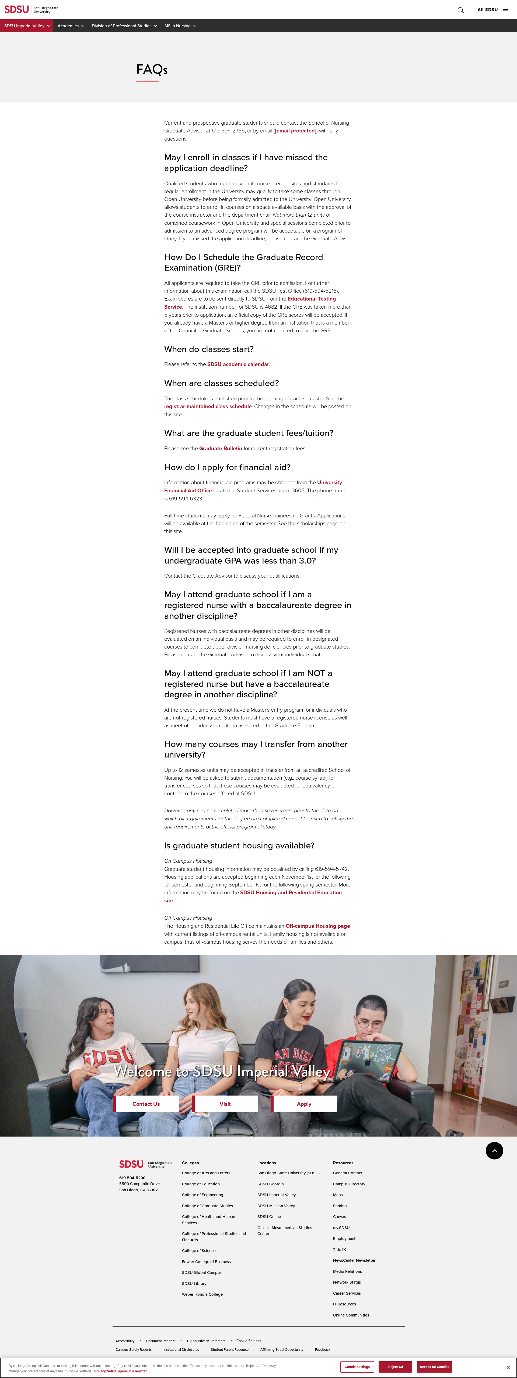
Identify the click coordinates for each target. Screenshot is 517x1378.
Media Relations (347, 1271)
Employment (344, 1238)
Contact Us (146, 1104)
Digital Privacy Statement (206, 1340)
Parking (340, 1206)
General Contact (347, 1173)
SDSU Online (269, 1216)
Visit (225, 1104)
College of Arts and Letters (206, 1173)
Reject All (395, 1366)
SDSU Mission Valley (276, 1206)
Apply (304, 1104)
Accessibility (125, 1340)
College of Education (201, 1184)
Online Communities (351, 1315)
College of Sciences (199, 1250)
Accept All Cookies (434, 1366)
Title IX (339, 1249)
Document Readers (160, 1340)
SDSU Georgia (270, 1184)
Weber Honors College (202, 1294)
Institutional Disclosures (181, 1349)
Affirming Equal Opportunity (281, 1349)
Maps (338, 1195)
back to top (494, 1150)
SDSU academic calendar (238, 364)
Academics (68, 26)
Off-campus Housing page (318, 926)
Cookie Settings (248, 1341)
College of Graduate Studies (207, 1206)
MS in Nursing (178, 26)
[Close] (508, 1367)
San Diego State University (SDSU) (288, 1173)
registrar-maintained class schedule (208, 406)
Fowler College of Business (206, 1261)
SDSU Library (194, 1283)
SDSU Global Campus (202, 1272)
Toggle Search (461, 9)
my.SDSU (341, 1227)
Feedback (322, 1349)
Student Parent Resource (230, 1349)
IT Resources (344, 1304)
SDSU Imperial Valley (24, 26)
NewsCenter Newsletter (354, 1260)
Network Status (347, 1282)
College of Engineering (202, 1195)
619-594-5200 (132, 1178)
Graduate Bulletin (220, 448)
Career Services (347, 1293)
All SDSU (488, 9)
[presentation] (189, 1163)
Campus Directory (349, 1184)
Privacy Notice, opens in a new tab (121, 1371)
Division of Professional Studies (121, 26)
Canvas (339, 1216)
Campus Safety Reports (134, 1349)
